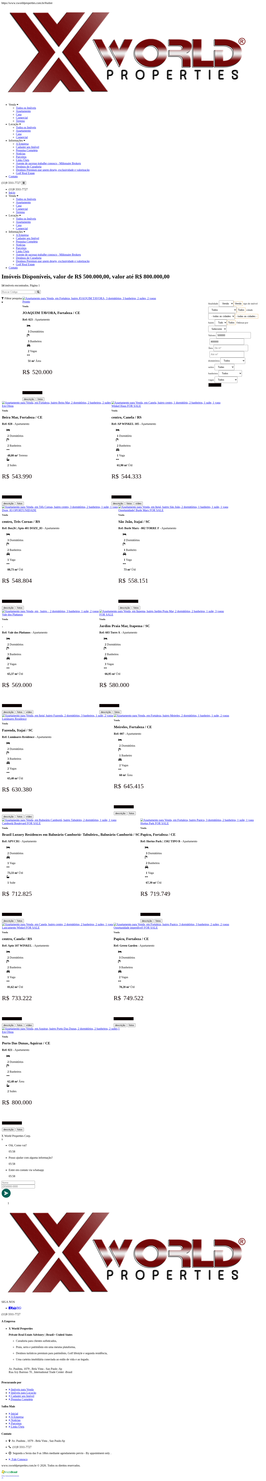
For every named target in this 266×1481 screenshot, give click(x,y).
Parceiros (21, 156)
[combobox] (238, 303)
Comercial (22, 117)
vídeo (138, 503)
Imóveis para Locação (23, 1392)
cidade (249, 310)
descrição (29, 399)
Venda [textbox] (238, 303)
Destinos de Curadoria (28, 166)
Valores (212, 335)
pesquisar (215, 384)
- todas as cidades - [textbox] (246, 316)
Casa (19, 114)
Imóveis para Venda (22, 1389)
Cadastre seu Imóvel (27, 147)
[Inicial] (125, 98)
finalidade (213, 303)
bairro (211, 322)
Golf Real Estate (25, 173)
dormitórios (214, 361)
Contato (13, 176)
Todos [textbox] (241, 310)
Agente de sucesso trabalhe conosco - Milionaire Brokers (48, 163)
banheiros (213, 373)
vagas (211, 380)
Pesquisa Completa (27, 150)
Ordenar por (242, 322)
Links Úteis (22, 160)
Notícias (20, 153)
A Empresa (22, 143)
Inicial (14, 1413)
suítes (211, 367)
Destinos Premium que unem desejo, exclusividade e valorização (53, 169)
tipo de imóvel (250, 303)
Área (210, 348)
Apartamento (23, 111)
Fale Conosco (19, 1459)
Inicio (12, 192)
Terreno (20, 120)
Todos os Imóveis (26, 107)
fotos (40, 399)
